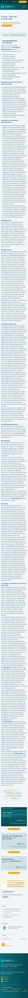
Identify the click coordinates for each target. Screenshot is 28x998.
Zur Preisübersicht (14, 829)
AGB (26, 989)
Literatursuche (7, 917)
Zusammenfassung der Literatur (12, 909)
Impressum (4, 989)
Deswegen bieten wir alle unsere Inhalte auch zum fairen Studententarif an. (16, 884)
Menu (24, 7)
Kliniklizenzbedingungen (10, 991)
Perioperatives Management (17, 35)
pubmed (5, 897)
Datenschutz (16, 989)
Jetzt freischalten (6, 25)
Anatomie (5, 35)
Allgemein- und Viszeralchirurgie (11, 23)
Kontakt (24, 991)
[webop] (7, 6)
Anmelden (14, 1)
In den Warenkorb (14, 873)
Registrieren (22, 1)
